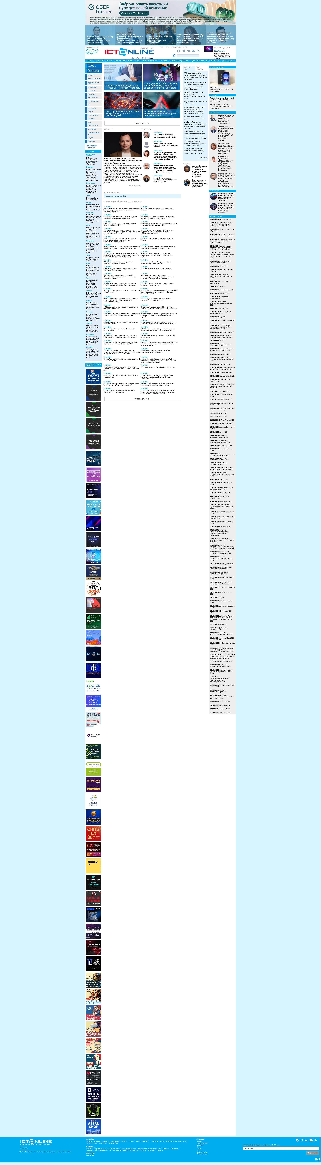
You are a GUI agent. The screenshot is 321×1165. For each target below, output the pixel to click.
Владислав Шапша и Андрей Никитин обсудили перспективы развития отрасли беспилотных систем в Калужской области (93, 233)
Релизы (186, 61)
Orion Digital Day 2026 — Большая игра (222, 639)
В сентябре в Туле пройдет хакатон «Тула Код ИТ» (92, 259)
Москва (199, 1141)
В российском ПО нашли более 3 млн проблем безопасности (120, 329)
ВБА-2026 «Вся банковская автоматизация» (220, 665)
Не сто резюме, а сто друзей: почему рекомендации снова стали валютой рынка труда (199, 183)
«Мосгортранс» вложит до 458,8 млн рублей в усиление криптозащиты (122, 113)
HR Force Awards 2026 (226, 420)
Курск (88, 278)
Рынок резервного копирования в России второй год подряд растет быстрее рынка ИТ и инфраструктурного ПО (121, 300)
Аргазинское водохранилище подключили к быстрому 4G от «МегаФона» (119, 391)
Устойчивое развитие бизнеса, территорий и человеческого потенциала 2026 (222, 649)
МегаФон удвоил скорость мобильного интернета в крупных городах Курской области (92, 284)
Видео (193, 61)
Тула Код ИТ (222, 417)
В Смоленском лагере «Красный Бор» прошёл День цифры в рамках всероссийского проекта (93, 340)
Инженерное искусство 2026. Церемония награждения (222, 368)
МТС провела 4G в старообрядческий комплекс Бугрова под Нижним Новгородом (157, 217)
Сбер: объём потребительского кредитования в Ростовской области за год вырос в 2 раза (158, 247)
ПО (89, 104)
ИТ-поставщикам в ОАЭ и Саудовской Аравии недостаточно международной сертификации (120, 284)
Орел (88, 264)
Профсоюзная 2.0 (224, 219)
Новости (89, 61)
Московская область (90, 155)
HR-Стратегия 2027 (225, 373)
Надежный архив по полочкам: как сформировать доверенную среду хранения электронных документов (199, 171)
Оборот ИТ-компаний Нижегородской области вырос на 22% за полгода (157, 284)
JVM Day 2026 (223, 308)
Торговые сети (93, 97)
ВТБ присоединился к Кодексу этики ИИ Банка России (157, 239)
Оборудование (93, 101)
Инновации (92, 129)
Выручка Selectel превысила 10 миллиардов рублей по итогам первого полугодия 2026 (159, 224)
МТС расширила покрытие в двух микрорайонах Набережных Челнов (121, 307)
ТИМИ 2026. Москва (225, 423)
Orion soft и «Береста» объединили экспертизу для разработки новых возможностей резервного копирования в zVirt (159, 344)
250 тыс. (92, 50)
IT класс (138, 61)
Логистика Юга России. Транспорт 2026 (222, 517)
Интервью (108, 61)
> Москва (150, 58)
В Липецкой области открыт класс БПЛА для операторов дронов (93, 295)
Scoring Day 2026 (224, 493)
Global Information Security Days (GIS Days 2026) (220, 552)
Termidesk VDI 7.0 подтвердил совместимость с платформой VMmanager (120, 269)
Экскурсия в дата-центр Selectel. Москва (220, 262)
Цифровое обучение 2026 (221, 522)
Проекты (129, 61)
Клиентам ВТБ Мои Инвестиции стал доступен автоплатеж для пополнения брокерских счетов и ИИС (121, 368)
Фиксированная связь (93, 82)
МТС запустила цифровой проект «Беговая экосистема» (194, 118)
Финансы (91, 119)
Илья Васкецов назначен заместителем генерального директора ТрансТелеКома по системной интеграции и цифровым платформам (165, 169)
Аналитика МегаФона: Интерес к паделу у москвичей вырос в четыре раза (156, 262)
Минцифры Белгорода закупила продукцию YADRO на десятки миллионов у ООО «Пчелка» (93, 218)
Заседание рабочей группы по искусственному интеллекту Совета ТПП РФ (221, 224)
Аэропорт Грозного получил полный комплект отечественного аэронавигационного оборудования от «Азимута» (120, 240)
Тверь (88, 196)
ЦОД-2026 (222, 317)
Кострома (89, 347)
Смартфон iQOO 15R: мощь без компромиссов (221, 89)
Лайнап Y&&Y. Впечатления (219, 297)
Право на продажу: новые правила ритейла (221, 568)
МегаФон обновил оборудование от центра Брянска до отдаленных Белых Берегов (93, 306)
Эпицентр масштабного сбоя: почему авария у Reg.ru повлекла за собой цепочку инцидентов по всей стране (194, 110)
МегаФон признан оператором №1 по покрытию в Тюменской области (121, 323)
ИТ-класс (186, 164)
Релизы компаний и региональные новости (123, 201)
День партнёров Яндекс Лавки (220, 282)
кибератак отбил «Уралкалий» (92, 53)
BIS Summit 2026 (224, 527)
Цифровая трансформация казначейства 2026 (221, 303)
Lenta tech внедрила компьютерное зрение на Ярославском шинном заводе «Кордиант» (93, 189)
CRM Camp (222, 413)
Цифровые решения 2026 (221, 578)
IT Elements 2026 (224, 364)
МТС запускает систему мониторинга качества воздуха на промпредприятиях (195, 143)
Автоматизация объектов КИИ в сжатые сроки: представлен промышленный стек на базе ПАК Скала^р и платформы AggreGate (158, 392)
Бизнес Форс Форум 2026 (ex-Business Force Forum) (221, 468)
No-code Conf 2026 (225, 445)
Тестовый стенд (175, 61)
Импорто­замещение (92, 65)
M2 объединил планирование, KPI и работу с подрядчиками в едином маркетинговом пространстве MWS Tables (157, 231)
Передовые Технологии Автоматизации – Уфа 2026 (222, 474)
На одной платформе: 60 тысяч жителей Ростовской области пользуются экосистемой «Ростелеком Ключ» (120, 277)
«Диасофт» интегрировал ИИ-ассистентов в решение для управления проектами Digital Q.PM (158, 323)
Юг (198, 1150)
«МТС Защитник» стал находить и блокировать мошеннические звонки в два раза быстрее (157, 329)
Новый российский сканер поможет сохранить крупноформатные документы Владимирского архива (93, 247)
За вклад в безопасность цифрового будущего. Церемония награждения (219, 532)
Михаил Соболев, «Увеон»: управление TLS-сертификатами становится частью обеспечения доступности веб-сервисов (158, 360)
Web (89, 122)
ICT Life (161, 1141)
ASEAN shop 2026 (224, 400)
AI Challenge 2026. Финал (220, 612)
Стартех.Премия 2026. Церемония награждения (222, 409)
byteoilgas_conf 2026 (225, 564)
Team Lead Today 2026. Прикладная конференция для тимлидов (222, 386)
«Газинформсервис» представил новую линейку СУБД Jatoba (158, 336)
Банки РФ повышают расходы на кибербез (156, 269)
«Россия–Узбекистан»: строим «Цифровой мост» (222, 454)
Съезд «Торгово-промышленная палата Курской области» (221, 506)
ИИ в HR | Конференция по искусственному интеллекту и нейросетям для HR (222, 546)
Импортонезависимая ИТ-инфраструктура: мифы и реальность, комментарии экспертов (226, 197)
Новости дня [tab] (187, 68)
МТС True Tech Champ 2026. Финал (222, 686)
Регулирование (93, 115)
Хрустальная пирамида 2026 (219, 628)
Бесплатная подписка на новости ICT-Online (261, 1145)
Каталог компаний (228, 61)
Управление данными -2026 (222, 512)
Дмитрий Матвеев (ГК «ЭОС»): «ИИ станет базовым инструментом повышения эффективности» (100, 39)
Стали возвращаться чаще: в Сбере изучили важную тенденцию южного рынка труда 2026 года (159, 307)
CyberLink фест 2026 (225, 290)
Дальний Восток (202, 1152)
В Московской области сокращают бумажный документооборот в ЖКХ (120, 224)
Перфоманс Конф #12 (226, 376)
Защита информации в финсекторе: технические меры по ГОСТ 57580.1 (222, 240)
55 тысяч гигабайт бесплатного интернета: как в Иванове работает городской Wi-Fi (93, 317)
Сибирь (199, 1148)
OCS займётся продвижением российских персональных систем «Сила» (156, 351)
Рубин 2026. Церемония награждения (219, 436)
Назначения (147, 130)
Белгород (90, 212)
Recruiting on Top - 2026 (220, 593)
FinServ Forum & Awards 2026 (220, 380)
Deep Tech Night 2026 (226, 332)
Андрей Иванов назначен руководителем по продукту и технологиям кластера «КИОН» (165, 135)
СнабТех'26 (222, 624)
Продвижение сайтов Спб (115, 196)
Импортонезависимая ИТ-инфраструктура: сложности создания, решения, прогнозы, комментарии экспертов (226, 208)
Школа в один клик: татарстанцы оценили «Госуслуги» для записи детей (155, 299)
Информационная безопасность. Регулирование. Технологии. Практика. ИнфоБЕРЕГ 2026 (221, 338)
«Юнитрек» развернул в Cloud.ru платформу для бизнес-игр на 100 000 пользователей (121, 384)
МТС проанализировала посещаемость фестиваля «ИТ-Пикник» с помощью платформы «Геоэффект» (195, 76)
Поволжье (200, 1145)
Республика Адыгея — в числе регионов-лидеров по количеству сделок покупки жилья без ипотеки (122, 247)
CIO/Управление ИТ (94, 133)
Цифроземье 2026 (224, 501)
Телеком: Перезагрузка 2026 (222, 588)
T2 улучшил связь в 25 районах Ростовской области (159, 367)
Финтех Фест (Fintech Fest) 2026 (221, 270)
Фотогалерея (202, 61)
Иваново (89, 312)
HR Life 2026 (222, 266)
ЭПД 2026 (221, 597)
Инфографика (214, 61)
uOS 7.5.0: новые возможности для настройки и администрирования (221, 327)
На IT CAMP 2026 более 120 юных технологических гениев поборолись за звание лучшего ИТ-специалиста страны (122, 210)
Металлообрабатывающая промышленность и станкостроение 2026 (219, 680)
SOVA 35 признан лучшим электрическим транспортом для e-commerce (118, 262)
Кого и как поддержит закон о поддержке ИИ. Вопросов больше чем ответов (222, 56)
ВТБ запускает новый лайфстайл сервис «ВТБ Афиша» (157, 209)
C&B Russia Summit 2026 (221, 395)
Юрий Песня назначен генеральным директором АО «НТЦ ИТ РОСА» (165, 179)
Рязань (89, 202)
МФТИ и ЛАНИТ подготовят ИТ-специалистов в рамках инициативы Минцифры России (157, 384)
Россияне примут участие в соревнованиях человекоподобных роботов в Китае (194, 95)
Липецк (89, 291)
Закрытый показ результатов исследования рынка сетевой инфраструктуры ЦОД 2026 (222, 255)
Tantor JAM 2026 (224, 391)
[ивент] (93, 1127)
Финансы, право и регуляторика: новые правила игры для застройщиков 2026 (220, 247)
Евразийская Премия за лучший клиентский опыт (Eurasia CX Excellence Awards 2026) (221, 618)
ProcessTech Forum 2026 (221, 449)
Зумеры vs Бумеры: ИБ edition (222, 428)
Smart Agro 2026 (224, 702)
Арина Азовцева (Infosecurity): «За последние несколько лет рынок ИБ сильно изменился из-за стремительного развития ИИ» (190, 39)
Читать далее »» (135, 185)
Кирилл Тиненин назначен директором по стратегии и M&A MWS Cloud (166, 145)
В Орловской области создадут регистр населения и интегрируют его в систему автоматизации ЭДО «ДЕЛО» (93, 270)
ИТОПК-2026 (222, 479)
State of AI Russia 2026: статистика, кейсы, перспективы (222, 235)
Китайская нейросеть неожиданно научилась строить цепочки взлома (160, 113)
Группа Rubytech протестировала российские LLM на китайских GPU (122, 359)
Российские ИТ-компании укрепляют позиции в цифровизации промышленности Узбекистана (120, 336)
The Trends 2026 (224, 709)
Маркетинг (92, 94)
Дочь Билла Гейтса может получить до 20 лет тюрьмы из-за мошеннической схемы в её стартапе (195, 125)
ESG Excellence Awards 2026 (222, 644)
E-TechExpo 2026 (224, 712)
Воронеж (89, 167)
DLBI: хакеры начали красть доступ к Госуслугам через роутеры (121, 376)
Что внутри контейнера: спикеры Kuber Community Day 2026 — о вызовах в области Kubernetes (161, 85)
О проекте (23, 1148)
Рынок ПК (91, 90)
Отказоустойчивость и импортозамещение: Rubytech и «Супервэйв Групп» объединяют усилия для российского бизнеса (122, 231)
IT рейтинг (163, 61)
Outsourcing (92, 108)
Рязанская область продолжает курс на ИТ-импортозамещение (93, 207)
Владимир (90, 241)
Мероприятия (119, 61)
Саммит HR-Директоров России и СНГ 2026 (221, 634)
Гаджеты (91, 138)
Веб (160, 1148)
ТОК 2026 (221, 286)
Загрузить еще (142, 123)
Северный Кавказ (202, 1154)
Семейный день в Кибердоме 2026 (220, 312)
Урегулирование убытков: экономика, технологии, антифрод (221, 540)
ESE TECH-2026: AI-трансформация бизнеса (221, 583)
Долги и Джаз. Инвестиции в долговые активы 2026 (221, 276)
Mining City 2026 (224, 705)
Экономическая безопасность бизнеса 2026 (220, 441)
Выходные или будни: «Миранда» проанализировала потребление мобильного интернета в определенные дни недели (157, 277)
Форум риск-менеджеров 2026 (218, 463)
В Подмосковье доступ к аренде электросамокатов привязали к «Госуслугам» (92, 161)
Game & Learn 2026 (225, 661)
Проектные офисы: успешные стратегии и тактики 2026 (221, 671)
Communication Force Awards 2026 (221, 404)
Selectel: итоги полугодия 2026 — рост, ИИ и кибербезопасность (123, 86)
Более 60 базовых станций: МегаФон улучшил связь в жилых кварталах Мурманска (120, 217)
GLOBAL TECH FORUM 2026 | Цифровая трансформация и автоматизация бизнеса (222, 656)
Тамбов (89, 323)
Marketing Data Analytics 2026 (219, 497)
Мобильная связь (94, 78)
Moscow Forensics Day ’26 (222, 321)
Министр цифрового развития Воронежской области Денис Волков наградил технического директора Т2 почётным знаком (93, 175)
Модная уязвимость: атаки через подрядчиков (195, 103)
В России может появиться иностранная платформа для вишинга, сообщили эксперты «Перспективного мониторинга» (195, 135)
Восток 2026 (222, 432)
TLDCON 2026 (223, 459)
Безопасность (93, 126)
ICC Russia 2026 (224, 354)
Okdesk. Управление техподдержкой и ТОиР (221, 488)
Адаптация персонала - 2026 (222, 607)
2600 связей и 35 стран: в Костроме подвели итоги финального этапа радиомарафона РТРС (92, 353)
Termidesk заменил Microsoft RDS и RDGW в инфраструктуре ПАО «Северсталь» (159, 39)
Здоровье (91, 141)
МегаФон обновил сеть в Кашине (92, 198)
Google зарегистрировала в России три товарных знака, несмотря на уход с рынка (194, 151)
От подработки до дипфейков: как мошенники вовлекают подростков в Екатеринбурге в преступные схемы (157, 377)
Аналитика (99, 61)
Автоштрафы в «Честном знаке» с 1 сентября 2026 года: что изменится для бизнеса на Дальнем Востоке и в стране (159, 292)
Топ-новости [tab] (200, 68)
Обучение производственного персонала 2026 (221, 558)
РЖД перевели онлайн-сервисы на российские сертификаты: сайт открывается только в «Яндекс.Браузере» (195, 86)
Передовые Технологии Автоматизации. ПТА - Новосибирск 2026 (222, 696)
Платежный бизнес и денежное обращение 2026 (221, 349)
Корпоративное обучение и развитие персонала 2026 (221, 359)
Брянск (89, 300)
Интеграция (92, 87)
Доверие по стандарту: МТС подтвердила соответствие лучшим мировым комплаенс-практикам (156, 255)
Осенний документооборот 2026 (218, 691)
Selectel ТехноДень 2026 (221, 601)
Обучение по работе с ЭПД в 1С (222, 230)
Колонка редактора (222, 48)
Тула (88, 255)
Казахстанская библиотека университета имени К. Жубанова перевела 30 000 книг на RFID (122, 343)
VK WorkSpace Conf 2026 (221, 483)
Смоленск (90, 334)
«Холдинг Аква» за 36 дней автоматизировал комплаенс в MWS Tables (221, 106)
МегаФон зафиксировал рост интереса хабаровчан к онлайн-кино (122, 291)
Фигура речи (109, 130)
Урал (198, 1147)
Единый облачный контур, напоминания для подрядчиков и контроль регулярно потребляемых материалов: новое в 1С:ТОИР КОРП (122, 352)
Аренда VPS (90, 1155)
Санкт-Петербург (202, 1143)
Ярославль (90, 183)
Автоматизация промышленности (94, 70)
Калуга (88, 225)
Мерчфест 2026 (224, 293)
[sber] (160, 13)
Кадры (90, 112)
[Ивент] (93, 377)
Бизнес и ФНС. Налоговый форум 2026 (219, 573)
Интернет (91, 75)
